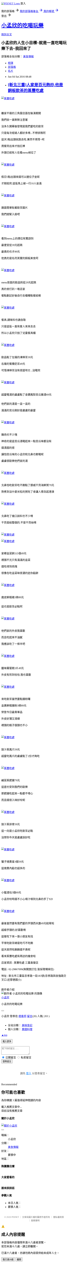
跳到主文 (6, 34)
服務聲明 (35, 1220)
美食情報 (28, 56)
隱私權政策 (58, 1217)
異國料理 (27, 1029)
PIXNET (15, 1217)
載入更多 (7, 1041)
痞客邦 (22, 1016)
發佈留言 (7, 1061)
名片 (10, 71)
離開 (19, 1259)
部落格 (12, 67)
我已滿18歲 (8, 1259)
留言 (29, 1016)
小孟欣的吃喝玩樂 (22, 25)
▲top (4, 1035)
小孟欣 (5, 997)
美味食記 (27, 1025)
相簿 (10, 63)
